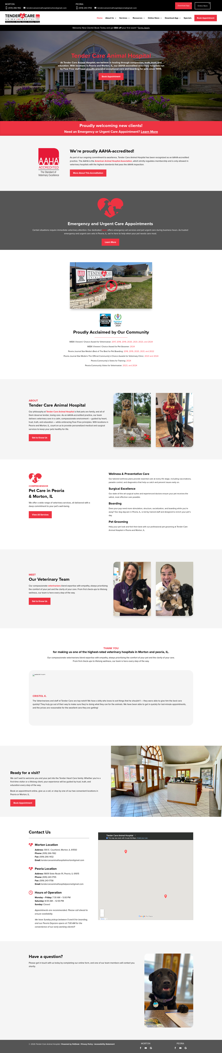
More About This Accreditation (88, 173)
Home (100, 17)
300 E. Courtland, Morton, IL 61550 (60, 849)
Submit (34, 1024)
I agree (37, 995)
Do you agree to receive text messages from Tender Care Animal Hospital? (65, 991)
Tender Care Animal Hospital (111, 55)
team (104, 230)
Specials (188, 17)
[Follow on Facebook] (140, 1048)
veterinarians (54, 585)
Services (123, 17)
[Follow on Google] (151, 1048)
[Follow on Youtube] (146, 1048)
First (52, 977)
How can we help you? (40, 1016)
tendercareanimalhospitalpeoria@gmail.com (117, 7)
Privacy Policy (61, 1009)
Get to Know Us (39, 437)
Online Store (203, 6)
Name (32, 974)
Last (52, 981)
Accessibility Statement (104, 1044)
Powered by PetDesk (70, 1044)
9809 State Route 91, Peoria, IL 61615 (61, 873)
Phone (32, 988)
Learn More (149, 131)
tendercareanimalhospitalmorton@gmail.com (46, 7)
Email (32, 984)
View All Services (40, 514)
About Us (109, 17)
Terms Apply (144, 27)
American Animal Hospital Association (113, 161)
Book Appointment (205, 17)
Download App (183, 5)
